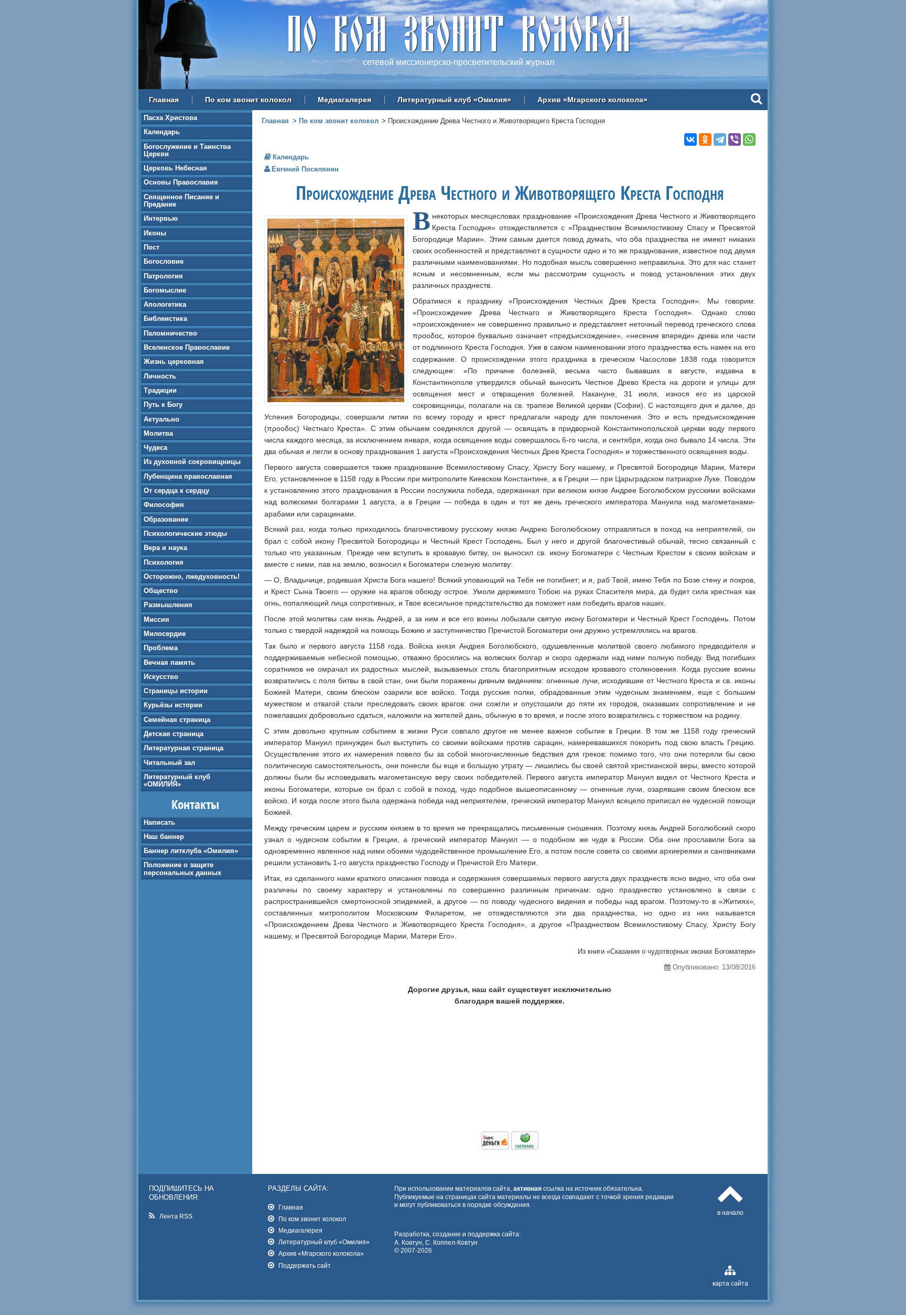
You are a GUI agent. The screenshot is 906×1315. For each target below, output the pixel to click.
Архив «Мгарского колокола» (592, 99)
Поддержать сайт (304, 1265)
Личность (160, 376)
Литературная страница (183, 748)
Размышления (168, 605)
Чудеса (155, 447)
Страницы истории (176, 691)
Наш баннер (164, 836)
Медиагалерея (344, 99)
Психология (164, 562)
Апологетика (165, 304)
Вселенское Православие (187, 347)
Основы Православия (181, 182)
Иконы (155, 233)
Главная (164, 99)
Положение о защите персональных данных (182, 868)
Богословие (164, 261)
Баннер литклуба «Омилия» (191, 851)
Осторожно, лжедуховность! (192, 576)
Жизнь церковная (174, 361)
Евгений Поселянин (305, 169)
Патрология (163, 276)
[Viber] (734, 139)
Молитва (158, 433)
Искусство (161, 677)
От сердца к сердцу (176, 490)
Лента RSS (175, 1216)
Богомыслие (165, 290)
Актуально (161, 419)
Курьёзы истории (173, 705)
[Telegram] (720, 139)
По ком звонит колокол (248, 99)
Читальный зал (169, 763)
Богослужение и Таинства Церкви (187, 150)
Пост (151, 247)
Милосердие (165, 634)
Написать (159, 822)
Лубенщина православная (188, 476)
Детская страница (173, 734)
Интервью (161, 218)
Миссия (156, 619)
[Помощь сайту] (509, 1147)
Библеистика (165, 318)
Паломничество (170, 333)
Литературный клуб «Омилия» (454, 99)
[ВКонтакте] (690, 139)
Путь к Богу (163, 404)
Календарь (162, 132)
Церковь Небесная (175, 168)
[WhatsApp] (749, 139)
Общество (161, 591)
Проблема (161, 648)
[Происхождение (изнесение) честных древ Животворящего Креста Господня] (335, 399)
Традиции (160, 390)
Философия (164, 505)
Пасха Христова (170, 118)
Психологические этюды (185, 533)
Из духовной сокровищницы (192, 462)
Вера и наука (165, 548)
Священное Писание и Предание (181, 200)
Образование (166, 519)
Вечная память (169, 662)
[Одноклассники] (705, 139)
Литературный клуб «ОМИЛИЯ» (177, 780)
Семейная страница (177, 720)
